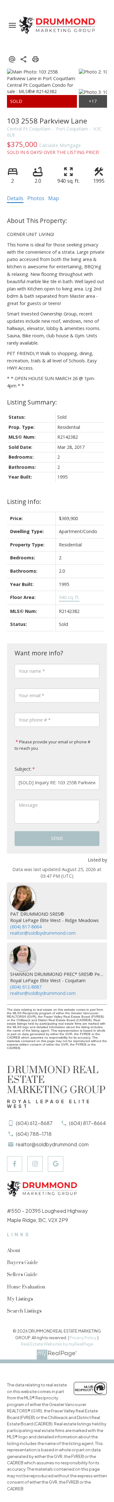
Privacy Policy (83, 1337)
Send (57, 838)
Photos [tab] (35, 198)
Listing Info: (24, 501)
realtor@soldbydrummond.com (43, 933)
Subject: (23, 769)
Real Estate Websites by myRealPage (57, 1343)
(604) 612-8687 (25, 987)
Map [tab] (53, 198)
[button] (14, 1164)
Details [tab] (15, 198)
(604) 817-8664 (25, 927)
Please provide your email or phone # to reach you (52, 745)
